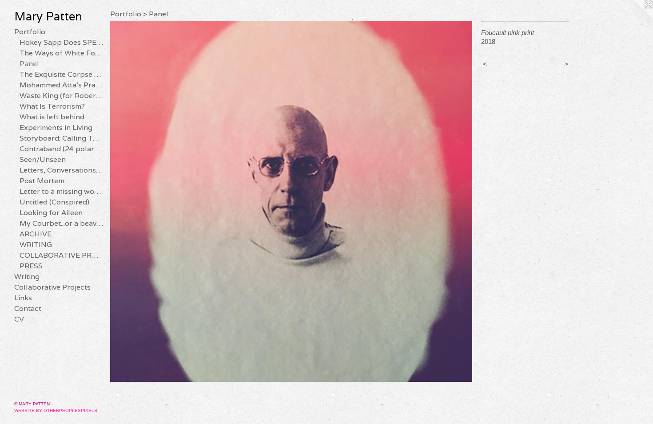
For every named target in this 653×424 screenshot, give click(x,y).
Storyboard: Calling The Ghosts (61, 138)
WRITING (36, 244)
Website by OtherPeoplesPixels (55, 410)
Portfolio (29, 31)
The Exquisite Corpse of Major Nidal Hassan (61, 74)
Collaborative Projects (52, 287)
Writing (27, 276)
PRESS (31, 266)
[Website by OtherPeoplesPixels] (635, 17)
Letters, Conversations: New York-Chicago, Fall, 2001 (61, 170)
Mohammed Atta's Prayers (61, 85)
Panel (29, 63)
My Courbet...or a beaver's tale (61, 223)
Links (23, 297)
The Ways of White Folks (61, 53)
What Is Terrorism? (52, 106)
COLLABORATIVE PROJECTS (61, 255)
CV (19, 319)
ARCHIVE (36, 234)
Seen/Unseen (43, 159)
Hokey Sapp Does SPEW (61, 42)
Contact (27, 308)
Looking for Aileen (51, 212)
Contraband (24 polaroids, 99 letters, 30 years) (61, 148)
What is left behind (52, 117)
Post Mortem (42, 180)
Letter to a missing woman (61, 191)
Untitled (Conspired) (54, 202)
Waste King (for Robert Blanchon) (61, 95)
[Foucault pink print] (291, 201)
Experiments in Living (56, 127)
